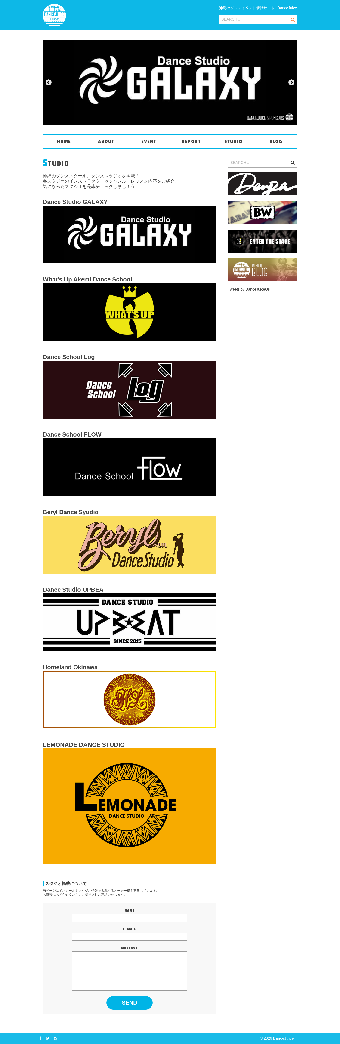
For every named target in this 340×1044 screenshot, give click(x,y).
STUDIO (233, 141)
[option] (170, 82)
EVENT (148, 141)
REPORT (191, 141)
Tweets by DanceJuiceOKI (249, 289)
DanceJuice (283, 1038)
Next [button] (291, 82)
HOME (64, 141)
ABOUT (106, 141)
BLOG (275, 141)
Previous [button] (48, 82)
